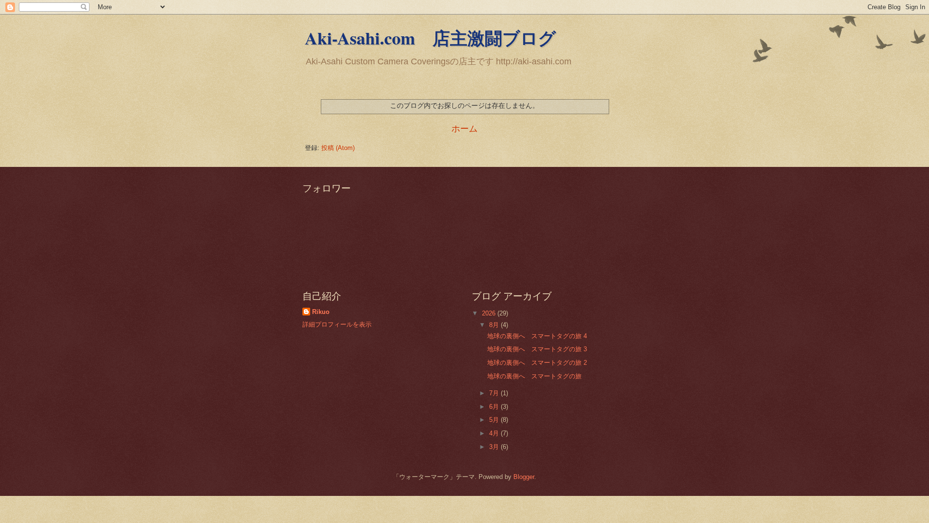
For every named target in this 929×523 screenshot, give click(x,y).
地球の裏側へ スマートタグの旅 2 (537, 362)
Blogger (523, 476)
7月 (495, 393)
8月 (495, 325)
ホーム (464, 129)
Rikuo (321, 311)
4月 (495, 433)
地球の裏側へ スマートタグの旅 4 (537, 336)
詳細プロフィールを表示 (337, 324)
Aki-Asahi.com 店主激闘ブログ (430, 37)
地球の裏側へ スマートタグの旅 (534, 376)
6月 (495, 406)
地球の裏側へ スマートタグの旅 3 (537, 349)
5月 (495, 419)
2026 (489, 313)
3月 (495, 446)
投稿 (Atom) (338, 147)
